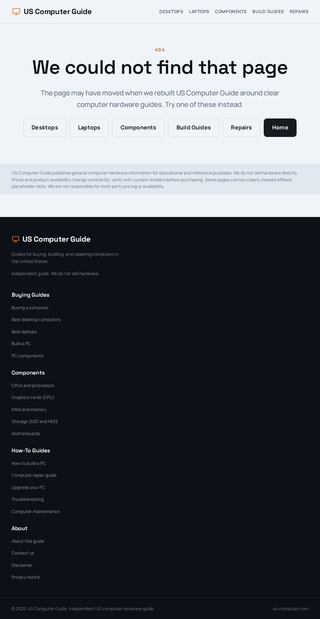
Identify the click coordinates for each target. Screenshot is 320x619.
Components (231, 11)
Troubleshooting (28, 499)
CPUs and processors (33, 385)
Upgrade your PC (28, 487)
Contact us (23, 553)
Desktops (171, 11)
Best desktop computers (36, 319)
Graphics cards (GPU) (33, 397)
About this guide (28, 541)
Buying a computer (30, 307)
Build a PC (21, 343)
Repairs (299, 11)
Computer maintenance (35, 511)
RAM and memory (29, 409)
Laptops (199, 11)
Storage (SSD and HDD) (35, 421)
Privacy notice (26, 577)
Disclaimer (22, 565)
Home (280, 127)
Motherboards (26, 433)
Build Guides (268, 11)
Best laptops (24, 332)
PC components (27, 356)
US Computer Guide (58, 11)
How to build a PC (29, 463)
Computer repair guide (34, 475)
